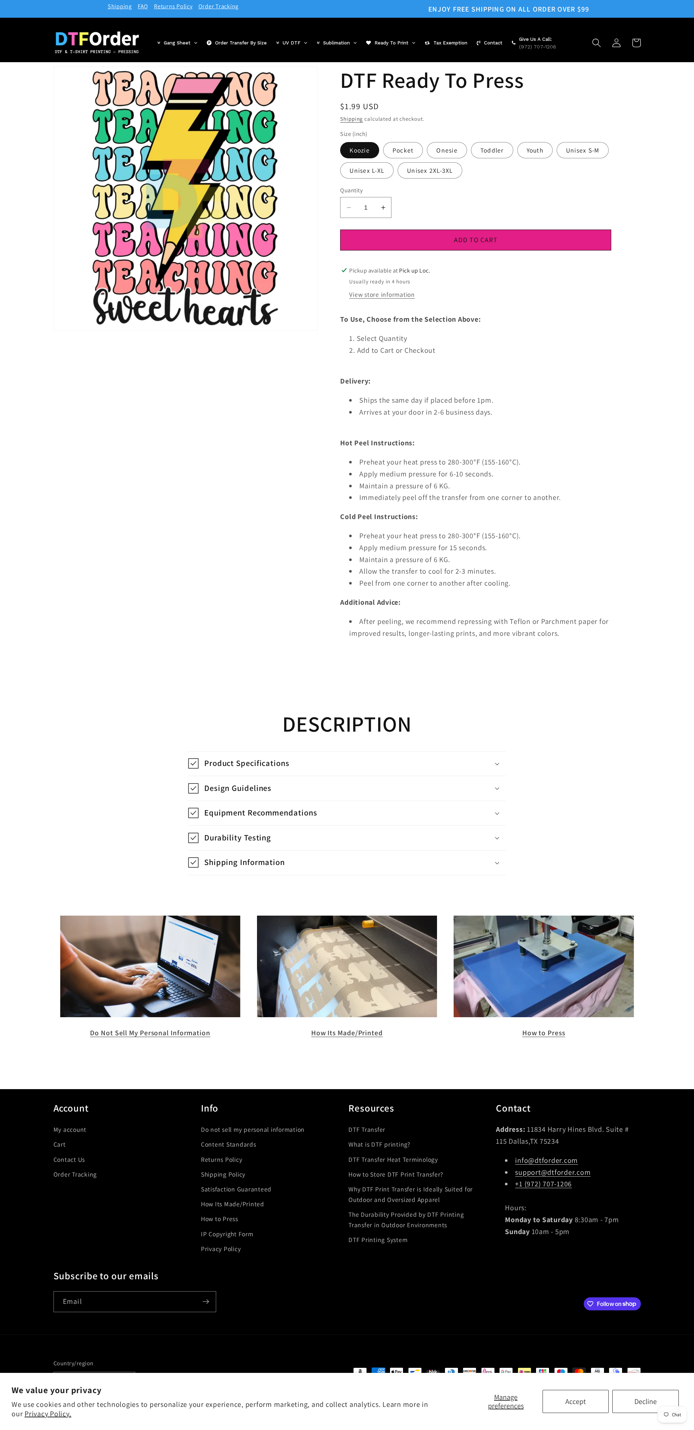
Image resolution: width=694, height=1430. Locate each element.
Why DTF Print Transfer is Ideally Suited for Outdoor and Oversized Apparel (410, 1194)
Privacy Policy (221, 1248)
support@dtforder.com (553, 1172)
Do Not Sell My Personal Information (150, 1032)
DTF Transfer (366, 1129)
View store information (382, 294)
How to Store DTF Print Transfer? (395, 1174)
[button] (597, 43)
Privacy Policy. (48, 1413)
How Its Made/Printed (347, 1032)
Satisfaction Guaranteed (236, 1189)
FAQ (143, 6)
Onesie (447, 150)
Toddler (492, 150)
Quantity (351, 190)
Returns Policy (173, 6)
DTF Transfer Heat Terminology (393, 1159)
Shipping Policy (223, 1174)
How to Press (543, 1032)
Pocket (403, 150)
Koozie (360, 150)
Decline (645, 1401)
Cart (59, 1144)
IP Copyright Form (227, 1233)
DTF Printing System (377, 1239)
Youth (535, 150)
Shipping (120, 6)
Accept (575, 1401)
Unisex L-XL (367, 170)
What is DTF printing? (379, 1144)
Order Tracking (218, 6)
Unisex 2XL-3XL (430, 170)
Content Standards (228, 1144)
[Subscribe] (206, 1301)
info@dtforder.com (546, 1160)
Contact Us (69, 1159)
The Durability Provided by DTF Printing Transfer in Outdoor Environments (406, 1219)
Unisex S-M (583, 150)
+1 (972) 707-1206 (543, 1184)
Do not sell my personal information (253, 1129)
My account (70, 1129)
